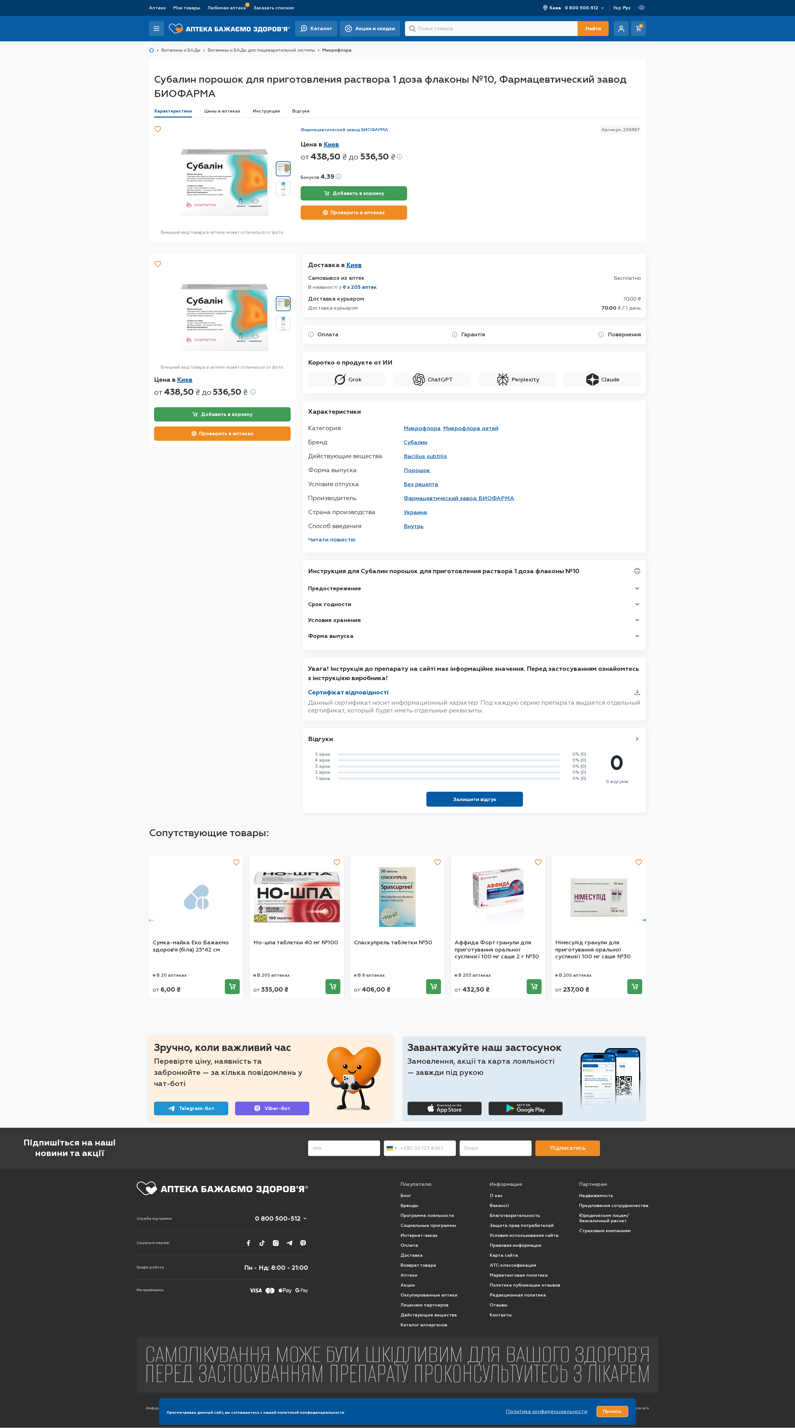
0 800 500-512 (581, 8)
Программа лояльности (427, 1215)
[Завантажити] (637, 692)
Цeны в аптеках (222, 111)
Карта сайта (504, 1255)
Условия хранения (334, 620)
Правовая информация (515, 1245)
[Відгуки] (637, 739)
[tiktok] (262, 1243)
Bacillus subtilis (425, 456)
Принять (612, 1411)
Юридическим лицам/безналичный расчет (604, 1218)
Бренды (409, 1205)
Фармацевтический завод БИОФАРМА (344, 129)
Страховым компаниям (605, 1230)
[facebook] (248, 1243)
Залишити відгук (474, 799)
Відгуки (301, 111)
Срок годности (329, 604)
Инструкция (266, 111)
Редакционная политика (518, 1295)
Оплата (409, 1245)
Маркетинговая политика (519, 1275)
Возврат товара (418, 1265)
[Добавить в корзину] (232, 986)
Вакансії (499, 1205)
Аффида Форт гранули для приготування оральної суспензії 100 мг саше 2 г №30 (497, 949)
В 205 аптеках (273, 975)
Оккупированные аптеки (429, 1295)
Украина (415, 512)
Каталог (321, 28)
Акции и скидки (375, 28)
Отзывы (498, 1305)
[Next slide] (644, 920)
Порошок (417, 470)
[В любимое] (157, 129)
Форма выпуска (331, 636)
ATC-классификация (513, 1265)
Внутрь (414, 526)
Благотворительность (515, 1215)
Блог (406, 1195)
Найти (593, 28)
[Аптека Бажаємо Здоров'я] (151, 50)
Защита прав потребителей (522, 1225)
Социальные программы (428, 1225)
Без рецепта (421, 484)
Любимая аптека (227, 8)
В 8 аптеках (371, 975)
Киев (555, 8)
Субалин (415, 442)
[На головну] (222, 1188)
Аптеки (157, 8)
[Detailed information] (399, 156)
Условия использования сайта (524, 1235)
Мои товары (186, 8)
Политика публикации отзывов (525, 1285)
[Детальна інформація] (311, 334)
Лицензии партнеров (424, 1305)
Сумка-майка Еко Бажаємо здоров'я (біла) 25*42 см (191, 946)
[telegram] (289, 1243)
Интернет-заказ (419, 1235)
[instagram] (276, 1243)
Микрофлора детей (470, 428)
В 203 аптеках (474, 975)
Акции (408, 1285)
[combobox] (391, 1148)
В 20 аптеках (172, 975)
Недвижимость (596, 1195)
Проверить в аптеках (357, 212)
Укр (617, 8)
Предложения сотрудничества (613, 1205)
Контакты (501, 1315)
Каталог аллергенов (424, 1325)
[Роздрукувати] (637, 571)
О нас (496, 1195)
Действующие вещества (429, 1315)
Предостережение (334, 588)
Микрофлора (422, 428)
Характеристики (173, 111)
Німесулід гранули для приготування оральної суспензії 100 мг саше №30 (593, 949)
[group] (224, 182)
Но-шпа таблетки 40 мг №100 (295, 942)
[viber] (303, 1243)
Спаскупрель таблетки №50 (393, 942)
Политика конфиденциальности (546, 1411)
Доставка (412, 1255)
